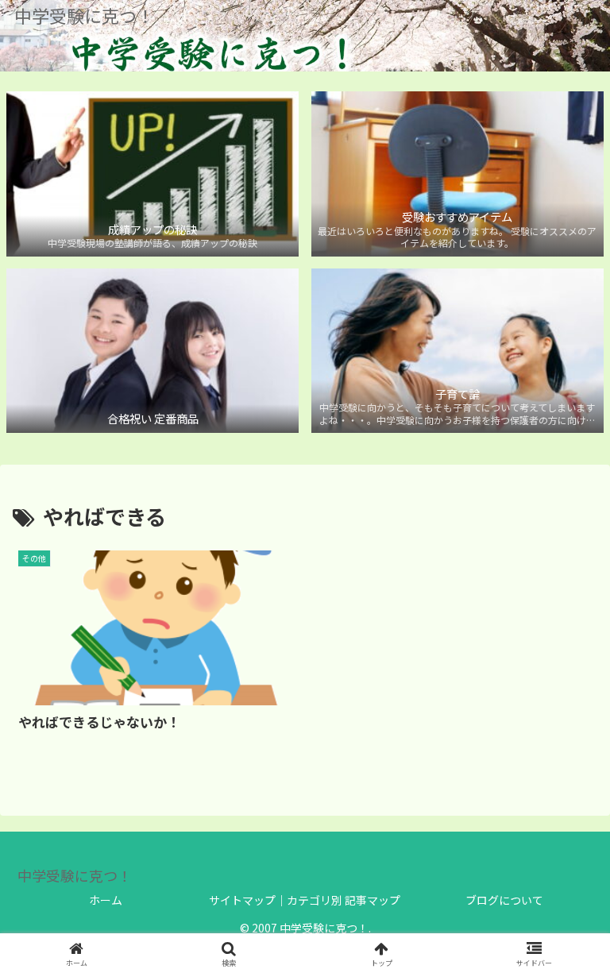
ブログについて (504, 900)
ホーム (105, 900)
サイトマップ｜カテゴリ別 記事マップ (304, 900)
